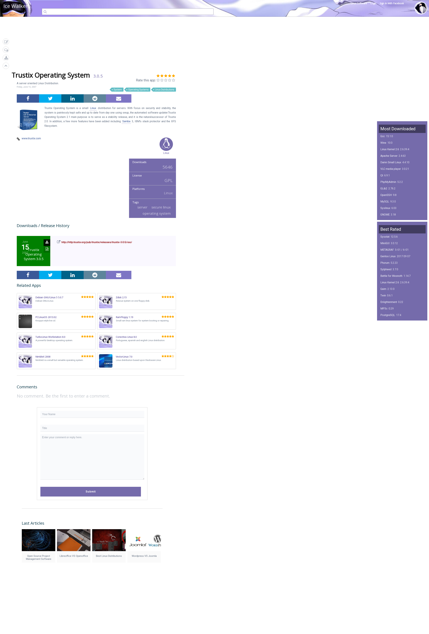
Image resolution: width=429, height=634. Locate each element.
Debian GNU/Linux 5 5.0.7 (49, 297)
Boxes (384, 347)
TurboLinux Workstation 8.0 (50, 336)
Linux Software (359, 3)
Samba (126, 121)
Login (373, 3)
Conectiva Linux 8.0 (126, 336)
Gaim (383, 289)
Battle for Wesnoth (391, 275)
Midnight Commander (392, 334)
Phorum (384, 262)
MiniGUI (385, 243)
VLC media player (390, 168)
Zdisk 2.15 (121, 297)
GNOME (385, 214)
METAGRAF (387, 249)
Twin (383, 295)
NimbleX (385, 328)
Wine (383, 142)
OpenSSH (386, 195)
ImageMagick (388, 221)
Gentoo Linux (388, 256)
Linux (93, 108)
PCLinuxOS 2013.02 (45, 317)
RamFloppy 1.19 (124, 317)
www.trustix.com (31, 138)
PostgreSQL (387, 315)
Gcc (382, 136)
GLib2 (383, 188)
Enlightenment (388, 302)
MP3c (383, 308)
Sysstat (384, 236)
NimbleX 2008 (42, 356)
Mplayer (385, 354)
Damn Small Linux (390, 162)
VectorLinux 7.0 (124, 356)
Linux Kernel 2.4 (389, 341)
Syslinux (385, 208)
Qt (381, 175)
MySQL (384, 201)
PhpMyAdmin (388, 182)
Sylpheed (385, 269)
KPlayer (385, 321)
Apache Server (388, 155)
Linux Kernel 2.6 (389, 149)
